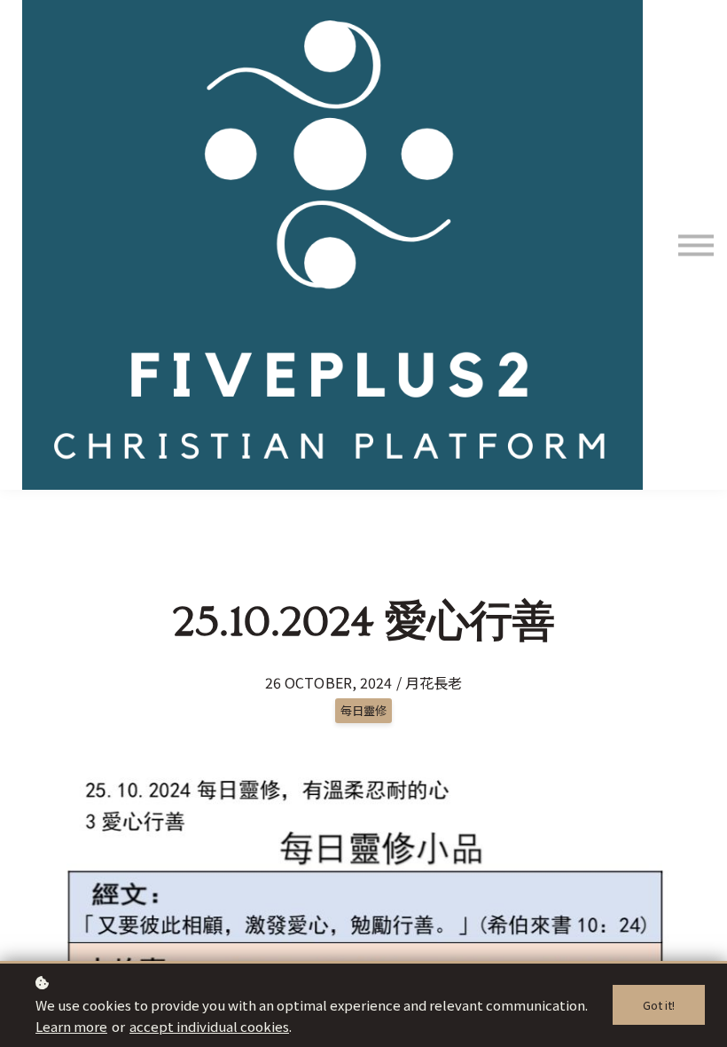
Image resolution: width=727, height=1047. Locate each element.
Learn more (71, 1026)
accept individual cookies (209, 1026)
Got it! (659, 1004)
